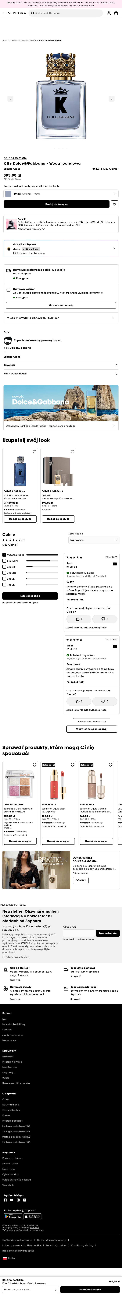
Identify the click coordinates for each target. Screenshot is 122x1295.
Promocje (34, 1228)
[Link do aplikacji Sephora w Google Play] (13, 1216)
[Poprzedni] (10, 99)
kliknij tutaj (33, 1225)
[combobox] (94, 540)
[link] (30, 596)
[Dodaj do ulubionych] (34, 451)
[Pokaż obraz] (61, 96)
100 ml (22, 904)
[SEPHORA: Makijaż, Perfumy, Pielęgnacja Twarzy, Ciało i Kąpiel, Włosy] (17, 13)
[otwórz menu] (4, 13)
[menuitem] (108, 13)
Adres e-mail (69, 927)
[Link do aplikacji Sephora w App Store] (32, 1216)
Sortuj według (76, 533)
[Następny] (112, 99)
